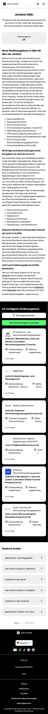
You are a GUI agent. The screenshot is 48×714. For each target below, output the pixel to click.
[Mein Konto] (38, 4)
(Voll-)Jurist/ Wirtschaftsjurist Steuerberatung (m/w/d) (20, 515)
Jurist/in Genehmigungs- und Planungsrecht (19, 377)
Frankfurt (39, 287)
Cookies (24, 693)
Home (16, 623)
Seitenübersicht (24, 703)
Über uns (24, 660)
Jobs (24, 674)
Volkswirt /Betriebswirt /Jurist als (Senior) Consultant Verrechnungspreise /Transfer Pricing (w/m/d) (22, 343)
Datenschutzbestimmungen (24, 698)
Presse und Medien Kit (24, 667)
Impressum (24, 688)
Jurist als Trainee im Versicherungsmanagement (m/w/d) (23, 412)
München (11, 290)
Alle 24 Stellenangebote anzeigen (24, 323)
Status (24, 684)
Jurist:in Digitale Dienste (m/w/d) (22, 445)
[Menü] (44, 4)
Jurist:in (6, 275)
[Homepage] (10, 3)
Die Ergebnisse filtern (25, 315)
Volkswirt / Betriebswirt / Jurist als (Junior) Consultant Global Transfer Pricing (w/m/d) (22, 479)
